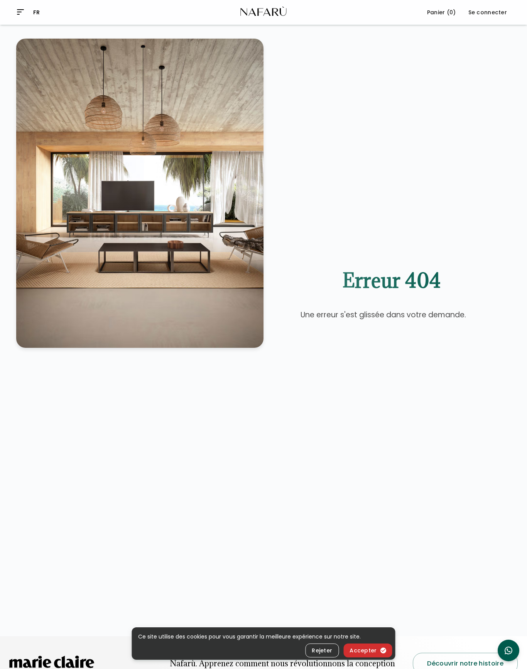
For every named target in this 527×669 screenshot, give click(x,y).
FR (36, 12)
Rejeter (322, 650)
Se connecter (487, 12)
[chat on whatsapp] (508, 650)
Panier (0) (441, 12)
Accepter (363, 650)
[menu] (20, 12)
